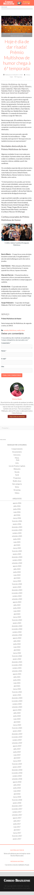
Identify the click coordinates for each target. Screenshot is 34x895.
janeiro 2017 (17, 839)
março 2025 (17, 548)
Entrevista (17, 455)
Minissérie (17, 469)
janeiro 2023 (17, 623)
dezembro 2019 (17, 734)
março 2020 (17, 725)
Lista (17, 463)
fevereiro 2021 (17, 692)
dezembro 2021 (17, 662)
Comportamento (17, 449)
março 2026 (17, 518)
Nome (3, 351)
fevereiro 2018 (17, 800)
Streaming (17, 490)
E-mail (3, 359)
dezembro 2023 (17, 590)
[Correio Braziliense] (9, 3)
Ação (17, 460)
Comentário (6, 343)
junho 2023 (17, 608)
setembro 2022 (17, 635)
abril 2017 (17, 830)
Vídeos (17, 493)
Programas (19, 77)
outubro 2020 (17, 704)
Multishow (12, 330)
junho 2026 (17, 509)
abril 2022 (17, 650)
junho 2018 (17, 788)
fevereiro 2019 (17, 764)
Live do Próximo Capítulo (17, 466)
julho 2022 (17, 641)
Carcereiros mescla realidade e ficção (17, 865)
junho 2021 (17, 680)
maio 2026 (17, 512)
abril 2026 (17, 515)
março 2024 (17, 581)
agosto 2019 (17, 746)
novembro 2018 (17, 773)
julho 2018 (17, 785)
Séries (17, 487)
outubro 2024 (17, 560)
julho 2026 (17, 506)
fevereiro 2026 (17, 521)
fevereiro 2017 (17, 836)
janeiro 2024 (17, 587)
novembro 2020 (17, 701)
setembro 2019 (17, 743)
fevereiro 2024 (17, 584)
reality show (21, 330)
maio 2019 (17, 755)
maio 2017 (17, 827)
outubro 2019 (17, 740)
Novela (17, 472)
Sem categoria (17, 484)
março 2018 (17, 797)
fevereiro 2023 (17, 620)
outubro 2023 (17, 596)
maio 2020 (17, 719)
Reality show (17, 481)
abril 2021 (17, 686)
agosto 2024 (17, 566)
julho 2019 (17, 749)
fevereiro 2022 (17, 656)
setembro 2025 (17, 536)
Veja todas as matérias (17, 416)
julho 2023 (17, 605)
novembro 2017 (17, 809)
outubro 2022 (17, 632)
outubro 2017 (17, 812)
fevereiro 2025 (17, 551)
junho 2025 (17, 539)
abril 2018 (17, 794)
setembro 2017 (17, 815)
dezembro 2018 (17, 770)
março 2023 (17, 617)
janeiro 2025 (17, 554)
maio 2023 (17, 611)
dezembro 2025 (17, 527)
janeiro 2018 (17, 803)
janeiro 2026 (17, 524)
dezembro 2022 (17, 626)
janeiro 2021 (17, 695)
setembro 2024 (17, 563)
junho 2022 (17, 644)
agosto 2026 (17, 503)
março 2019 (17, 761)
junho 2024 (17, 572)
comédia (6, 330)
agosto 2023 (17, 602)
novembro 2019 (17, 737)
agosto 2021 (17, 674)
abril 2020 (17, 722)
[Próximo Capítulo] (24, 3)
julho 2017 (17, 821)
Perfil (17, 475)
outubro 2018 (17, 776)
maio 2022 (17, 647)
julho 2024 (17, 569)
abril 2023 (17, 614)
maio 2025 (17, 542)
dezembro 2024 (17, 557)
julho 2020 (17, 713)
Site (2, 366)
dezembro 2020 (17, 698)
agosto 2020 (17, 710)
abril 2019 (17, 758)
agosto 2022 (17, 638)
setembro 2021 (17, 671)
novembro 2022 (17, 629)
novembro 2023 (17, 593)
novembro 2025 (17, 530)
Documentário (17, 452)
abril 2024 (17, 578)
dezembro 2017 (17, 806)
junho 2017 (17, 824)
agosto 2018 (17, 782)
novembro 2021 (17, 665)
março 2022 (17, 653)
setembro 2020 (17, 707)
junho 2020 (17, 716)
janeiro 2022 (17, 659)
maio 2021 (17, 683)
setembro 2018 (17, 779)
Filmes (17, 458)
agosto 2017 (17, 818)
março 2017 (17, 833)
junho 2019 (17, 752)
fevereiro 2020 (17, 728)
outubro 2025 (17, 533)
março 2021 (17, 689)
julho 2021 (17, 677)
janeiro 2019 (17, 767)
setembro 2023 (17, 599)
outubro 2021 (17, 668)
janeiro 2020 (17, 731)
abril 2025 (17, 545)
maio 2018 (17, 791)
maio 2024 (17, 575)
